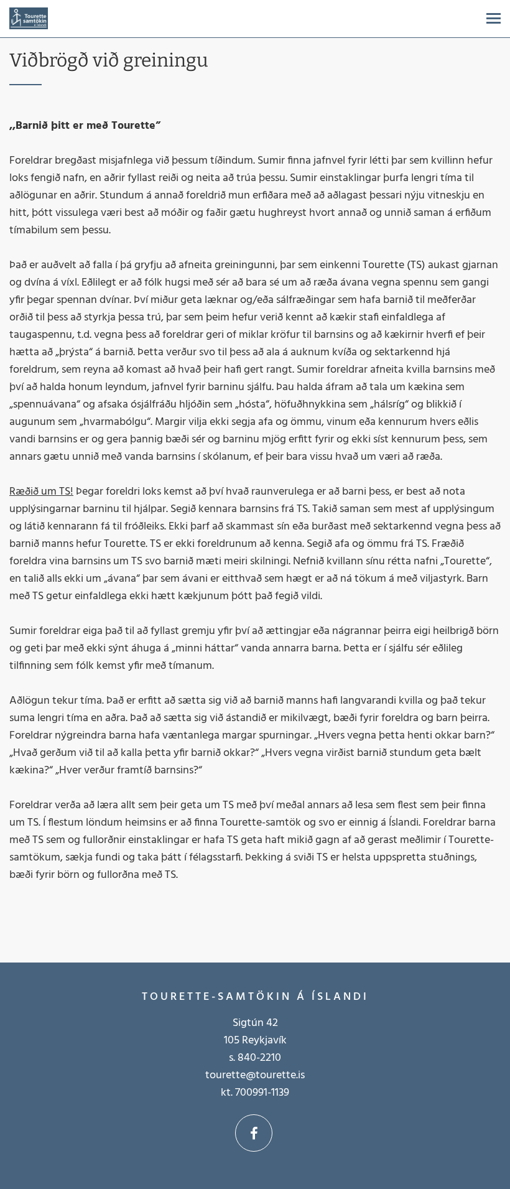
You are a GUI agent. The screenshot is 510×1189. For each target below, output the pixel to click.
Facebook (253, 1133)
